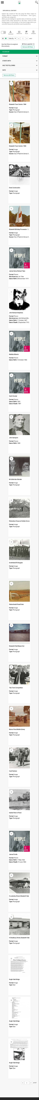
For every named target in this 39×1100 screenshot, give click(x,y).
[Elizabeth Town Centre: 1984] (19, 91)
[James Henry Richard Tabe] (19, 257)
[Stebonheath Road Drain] (19, 591)
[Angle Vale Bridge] (19, 966)
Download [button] (10, 32)
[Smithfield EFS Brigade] (19, 549)
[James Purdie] (19, 841)
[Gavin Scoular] (19, 382)
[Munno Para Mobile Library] (19, 716)
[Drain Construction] (19, 174)
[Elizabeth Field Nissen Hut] (19, 632)
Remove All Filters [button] (27, 47)
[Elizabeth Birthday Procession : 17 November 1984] (19, 216)
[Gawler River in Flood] (19, 799)
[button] (19, 32)
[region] (19, 64)
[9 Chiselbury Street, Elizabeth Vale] (19, 924)
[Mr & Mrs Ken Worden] (19, 466)
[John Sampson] (19, 424)
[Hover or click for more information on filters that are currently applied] (33, 44)
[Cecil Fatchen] (19, 757)
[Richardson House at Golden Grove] (19, 507)
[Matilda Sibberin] (19, 341)
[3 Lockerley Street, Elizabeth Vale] (19, 882)
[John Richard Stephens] (19, 299)
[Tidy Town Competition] (19, 674)
